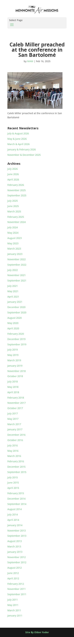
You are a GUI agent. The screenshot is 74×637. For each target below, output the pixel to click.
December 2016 (16, 434)
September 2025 (16, 195)
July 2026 (12, 168)
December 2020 (16, 307)
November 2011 (16, 589)
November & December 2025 (24, 154)
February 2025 (15, 216)
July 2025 (12, 200)
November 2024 (16, 222)
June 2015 (13, 482)
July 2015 (12, 477)
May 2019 (12, 355)
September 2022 (16, 264)
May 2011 (12, 605)
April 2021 (13, 296)
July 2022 (12, 270)
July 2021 (12, 286)
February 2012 (15, 583)
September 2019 (16, 344)
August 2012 (14, 567)
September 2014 (16, 504)
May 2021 (12, 291)
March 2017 (14, 424)
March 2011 (14, 610)
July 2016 (12, 445)
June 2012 (13, 573)
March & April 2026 (18, 144)
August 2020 (14, 317)
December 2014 (16, 498)
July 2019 (12, 349)
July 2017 (12, 413)
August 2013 (14, 541)
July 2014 (12, 514)
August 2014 (14, 509)
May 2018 (12, 387)
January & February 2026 (21, 149)
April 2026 (13, 179)
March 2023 (14, 248)
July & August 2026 (18, 133)
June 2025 (13, 206)
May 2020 (12, 323)
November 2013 (16, 530)
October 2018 (15, 376)
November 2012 (16, 557)
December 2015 (16, 466)
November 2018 (16, 371)
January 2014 (14, 525)
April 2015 (13, 488)
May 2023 (12, 243)
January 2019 (14, 365)
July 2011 (12, 599)
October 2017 (15, 408)
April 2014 (13, 519)
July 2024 (12, 227)
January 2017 (14, 429)
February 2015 (15, 493)
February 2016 (15, 461)
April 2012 (13, 578)
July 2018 (12, 381)
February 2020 (15, 333)
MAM (30, 61)
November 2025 (16, 190)
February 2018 (15, 397)
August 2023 (14, 238)
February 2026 (15, 184)
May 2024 (12, 232)
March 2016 (14, 456)
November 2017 (16, 402)
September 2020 (16, 312)
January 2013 (14, 551)
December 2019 (16, 339)
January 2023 (14, 254)
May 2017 (12, 418)
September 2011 (16, 594)
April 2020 (13, 328)
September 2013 (16, 535)
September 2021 (16, 280)
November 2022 (16, 259)
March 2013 (14, 546)
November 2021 (16, 275)
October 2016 (15, 440)
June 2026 (13, 174)
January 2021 (14, 301)
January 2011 (14, 615)
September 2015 (16, 472)
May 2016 (12, 450)
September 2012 (16, 562)
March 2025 (14, 211)
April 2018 (13, 392)
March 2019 (14, 360)
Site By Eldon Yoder (37, 632)
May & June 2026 (17, 138)
